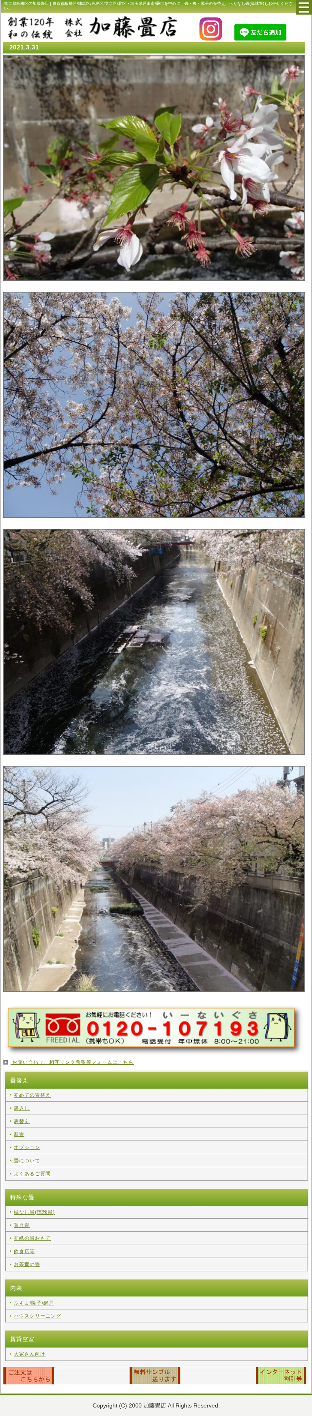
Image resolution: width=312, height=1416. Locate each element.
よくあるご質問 (32, 1174)
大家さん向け (30, 1354)
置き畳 (22, 1225)
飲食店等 (24, 1251)
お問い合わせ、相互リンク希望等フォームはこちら (72, 1062)
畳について (27, 1161)
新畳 (19, 1134)
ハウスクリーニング (37, 1316)
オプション (27, 1147)
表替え (22, 1121)
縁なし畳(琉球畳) (34, 1212)
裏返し (22, 1108)
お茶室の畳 (27, 1264)
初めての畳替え (32, 1095)
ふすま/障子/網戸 (34, 1303)
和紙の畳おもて (32, 1238)
